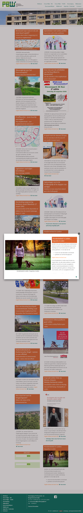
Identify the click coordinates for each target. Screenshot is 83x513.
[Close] (78, 233)
